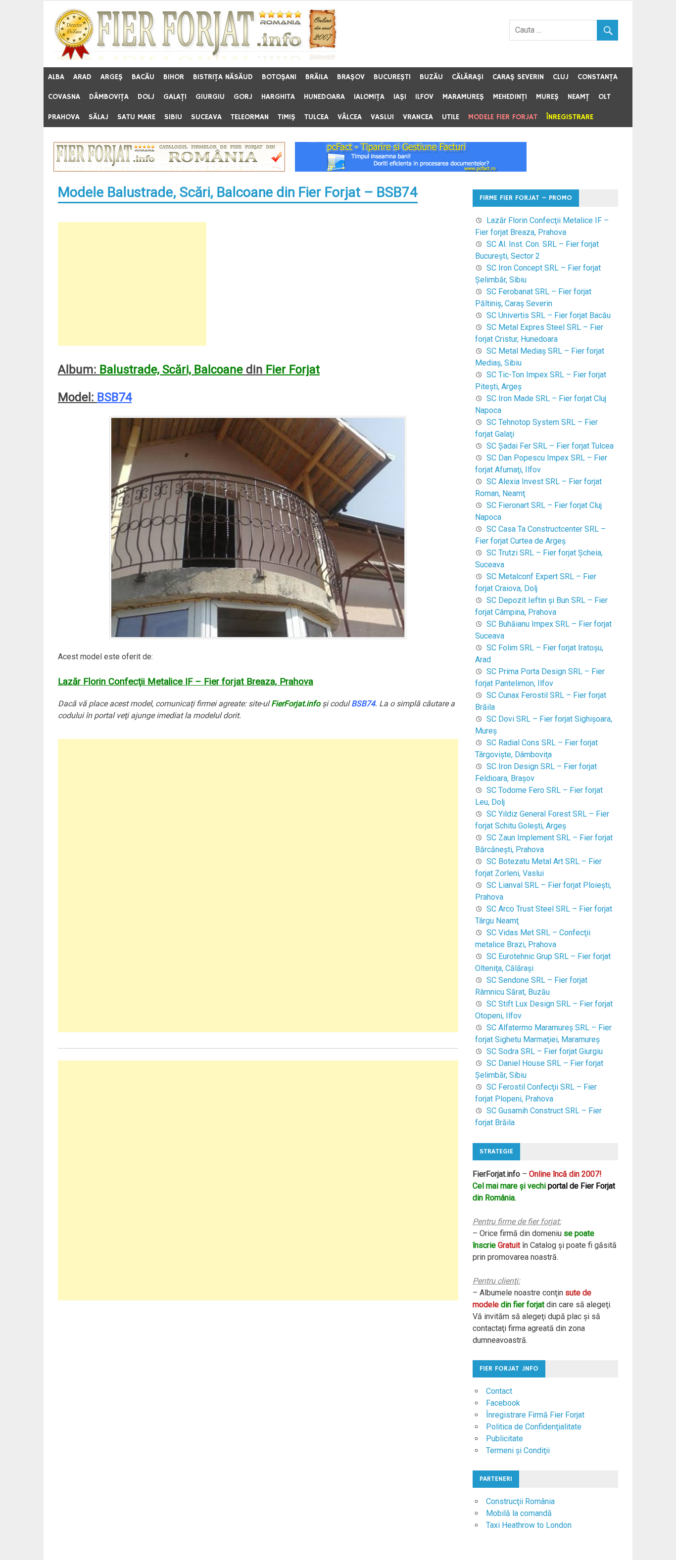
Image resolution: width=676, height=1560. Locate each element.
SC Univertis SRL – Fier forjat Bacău (548, 315)
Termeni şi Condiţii (518, 1450)
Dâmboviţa (109, 96)
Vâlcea (350, 117)
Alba (56, 77)
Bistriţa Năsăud (223, 77)
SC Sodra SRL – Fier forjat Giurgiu (544, 1051)
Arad (82, 77)
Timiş (286, 117)
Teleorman (250, 117)
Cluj (561, 77)
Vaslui (382, 117)
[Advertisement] (132, 284)
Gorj (243, 96)
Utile (450, 117)
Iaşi (399, 96)
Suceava (206, 117)
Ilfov (424, 96)
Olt (604, 96)
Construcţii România (520, 1501)
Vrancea (418, 117)
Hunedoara (324, 96)
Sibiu (173, 117)
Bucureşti (392, 77)
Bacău (143, 77)
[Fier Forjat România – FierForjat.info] (195, 57)
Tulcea (316, 117)
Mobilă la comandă (519, 1513)
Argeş (111, 77)
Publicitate (504, 1438)
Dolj (146, 96)
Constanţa (598, 77)
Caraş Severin (518, 77)
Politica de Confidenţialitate (533, 1426)
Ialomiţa (369, 96)
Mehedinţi (510, 96)
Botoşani (279, 77)
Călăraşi (467, 77)
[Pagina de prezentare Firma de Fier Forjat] (169, 169)
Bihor (173, 77)
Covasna (64, 96)
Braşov (351, 77)
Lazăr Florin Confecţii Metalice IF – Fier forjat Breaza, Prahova (185, 681)
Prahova (64, 117)
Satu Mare (136, 117)
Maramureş (463, 96)
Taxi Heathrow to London (529, 1525)
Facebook (503, 1403)
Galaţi (175, 96)
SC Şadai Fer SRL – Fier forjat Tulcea (550, 446)
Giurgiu (210, 96)
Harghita (278, 96)
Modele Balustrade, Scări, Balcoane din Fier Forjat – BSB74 (238, 192)
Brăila (316, 77)
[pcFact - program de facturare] (411, 169)
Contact (499, 1391)
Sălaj (98, 117)
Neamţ (578, 96)
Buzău (431, 77)
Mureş (547, 96)
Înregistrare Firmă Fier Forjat (535, 1415)
